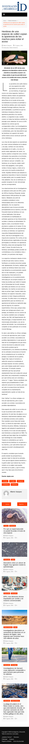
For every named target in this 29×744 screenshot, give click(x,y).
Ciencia (6, 525)
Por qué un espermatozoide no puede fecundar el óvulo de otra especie (14, 531)
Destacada (6, 47)
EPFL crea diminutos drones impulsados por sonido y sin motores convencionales (13, 598)
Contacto (11, 739)
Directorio (16, 737)
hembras (6, 484)
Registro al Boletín (6, 741)
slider (15, 627)
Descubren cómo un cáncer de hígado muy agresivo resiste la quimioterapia (14, 565)
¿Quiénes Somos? (7, 737)
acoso (5, 481)
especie (21, 481)
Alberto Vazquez (7, 45)
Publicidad (4, 739)
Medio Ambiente (14, 47)
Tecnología (14, 665)
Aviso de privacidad (18, 741)
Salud (13, 559)
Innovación (14, 593)
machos (15, 484)
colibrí (13, 481)
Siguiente (21, 504)
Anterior (7, 504)
